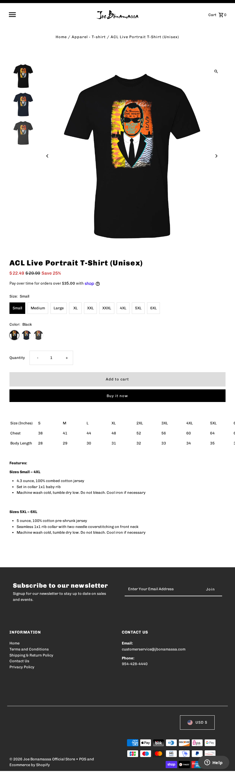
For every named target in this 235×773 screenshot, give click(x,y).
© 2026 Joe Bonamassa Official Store (42, 759)
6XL (153, 308)
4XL (123, 308)
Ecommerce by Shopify (29, 765)
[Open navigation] (50, 14)
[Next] (216, 155)
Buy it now (117, 396)
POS (82, 759)
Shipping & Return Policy (31, 655)
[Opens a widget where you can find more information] (213, 763)
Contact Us (19, 661)
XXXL (106, 308)
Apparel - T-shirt (89, 37)
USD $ (201, 722)
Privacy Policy (21, 667)
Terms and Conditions (29, 649)
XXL (90, 308)
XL (75, 308)
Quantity (17, 358)
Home (61, 37)
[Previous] (47, 155)
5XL (138, 308)
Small (17, 308)
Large (59, 308)
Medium (38, 308)
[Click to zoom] (216, 71)
